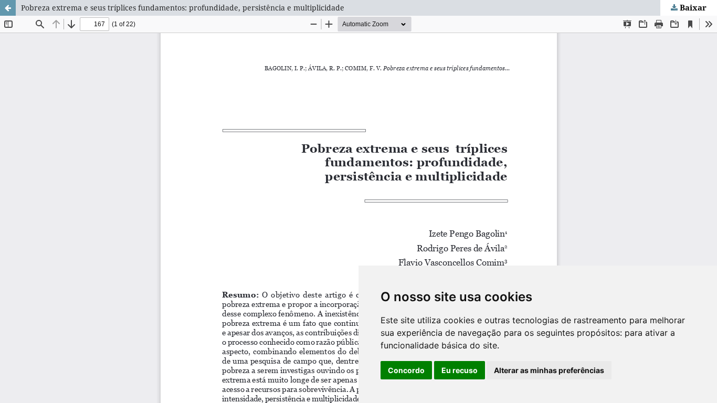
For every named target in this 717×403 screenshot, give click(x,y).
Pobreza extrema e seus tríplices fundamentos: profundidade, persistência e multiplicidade (182, 8)
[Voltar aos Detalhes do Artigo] (8, 8)
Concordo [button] (406, 370)
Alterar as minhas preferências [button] (549, 370)
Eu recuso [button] (459, 370)
